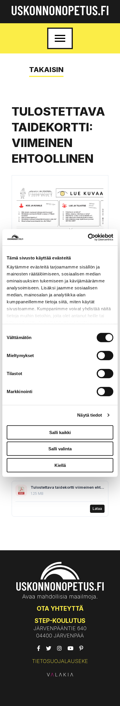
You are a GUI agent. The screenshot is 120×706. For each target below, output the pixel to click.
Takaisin (46, 69)
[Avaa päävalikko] (60, 38)
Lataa (97, 508)
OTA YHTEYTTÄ (60, 608)
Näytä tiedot (89, 415)
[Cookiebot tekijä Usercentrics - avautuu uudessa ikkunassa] (87, 237)
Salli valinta (60, 448)
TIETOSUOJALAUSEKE (60, 661)
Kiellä (60, 465)
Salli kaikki (60, 432)
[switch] (105, 355)
